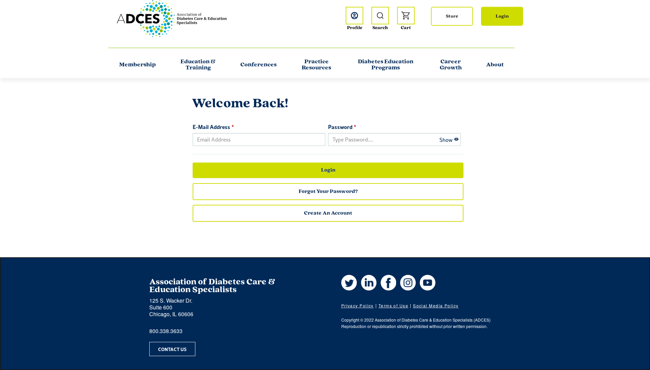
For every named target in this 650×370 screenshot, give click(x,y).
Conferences (258, 65)
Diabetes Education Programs (385, 65)
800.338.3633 (165, 331)
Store (452, 16)
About (495, 65)
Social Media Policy (435, 305)
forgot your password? (328, 191)
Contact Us (172, 349)
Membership (137, 65)
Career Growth (451, 65)
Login (502, 16)
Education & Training (198, 65)
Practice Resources (316, 65)
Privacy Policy (357, 305)
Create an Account (328, 213)
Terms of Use (393, 305)
